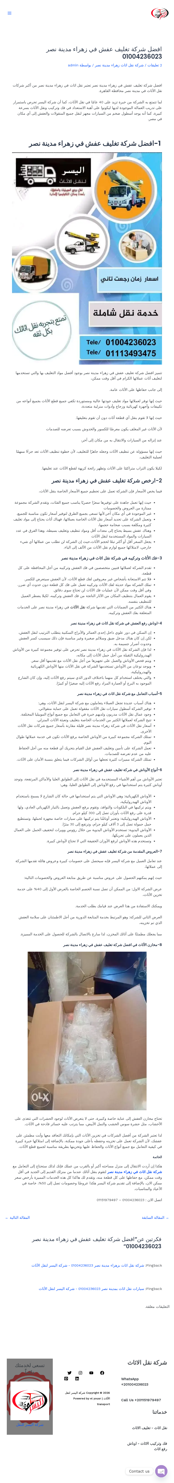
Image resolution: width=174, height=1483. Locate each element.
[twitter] (70, 1373)
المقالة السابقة (155, 1218)
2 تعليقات (154, 65)
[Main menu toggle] (9, 13)
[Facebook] (102, 1373)
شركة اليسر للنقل (30, 1425)
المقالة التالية (17, 1218)
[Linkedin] (77, 1379)
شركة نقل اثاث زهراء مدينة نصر (119, 65)
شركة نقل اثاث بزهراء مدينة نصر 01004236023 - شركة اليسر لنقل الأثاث (87, 1265)
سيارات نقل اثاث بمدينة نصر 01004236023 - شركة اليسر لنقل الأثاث (91, 1289)
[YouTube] (91, 1373)
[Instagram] (80, 1373)
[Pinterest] (66, 1379)
